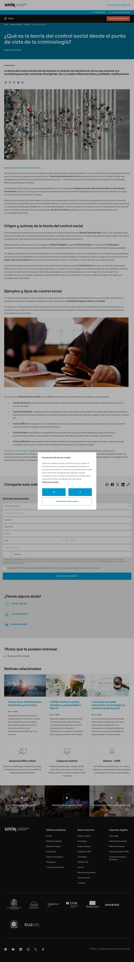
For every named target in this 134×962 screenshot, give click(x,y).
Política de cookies (50, 482)
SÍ (80, 492)
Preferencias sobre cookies (67, 501)
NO (54, 492)
